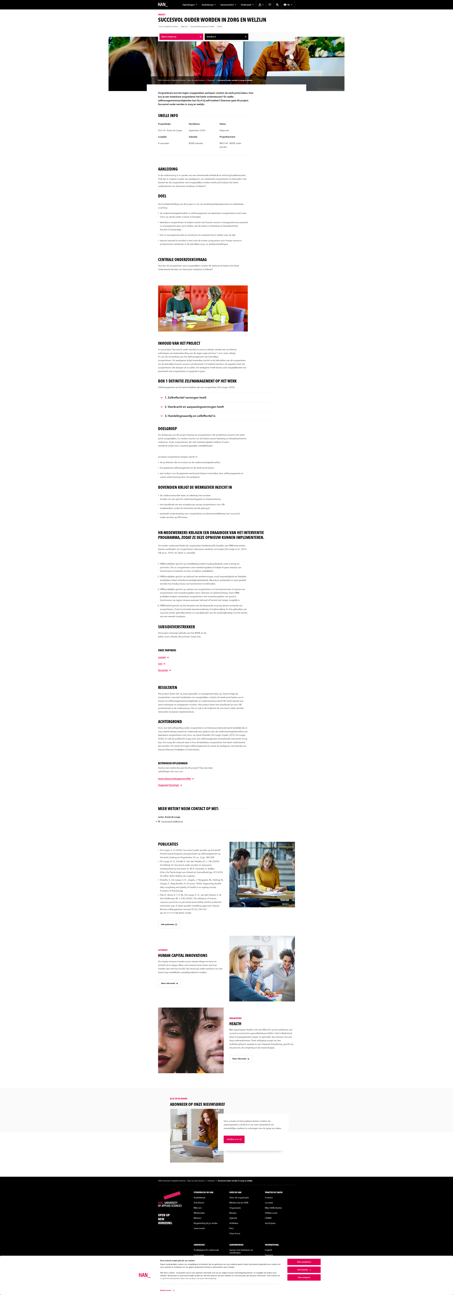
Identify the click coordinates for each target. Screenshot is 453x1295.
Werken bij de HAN (238, 1202)
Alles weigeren (304, 1277)
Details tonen (165, 1290)
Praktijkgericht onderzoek (206, 1250)
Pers (231, 1228)
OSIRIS (268, 1218)
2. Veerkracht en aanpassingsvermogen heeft (194, 406)
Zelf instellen (302, 1270)
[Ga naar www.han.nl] (163, 5)
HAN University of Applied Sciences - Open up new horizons (181, 80)
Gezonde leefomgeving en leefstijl (202, 26)
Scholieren (199, 1202)
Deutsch (269, 1255)
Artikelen (233, 1223)
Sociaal (219, 26)
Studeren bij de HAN (203, 1192)
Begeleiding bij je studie (205, 1223)
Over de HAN (235, 1192)
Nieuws (233, 1213)
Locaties (269, 1202)
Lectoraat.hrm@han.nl (172, 821)
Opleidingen (189, 5)
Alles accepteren (304, 1262)
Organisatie (235, 1207)
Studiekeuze (207, 5)
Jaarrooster (199, 1228)
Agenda (233, 1218)
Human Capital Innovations (168, 26)
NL (288, 5)
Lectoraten (199, 1255)
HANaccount (271, 1213)
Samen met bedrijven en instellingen (241, 1251)
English (268, 1250)
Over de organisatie (239, 1197)
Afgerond (184, 26)
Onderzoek (246, 5)
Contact (269, 1197)
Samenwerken (227, 5)
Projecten (211, 80)
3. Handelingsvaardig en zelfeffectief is (190, 416)
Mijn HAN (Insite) (273, 1207)
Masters (197, 1218)
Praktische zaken (273, 1192)
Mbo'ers (198, 1207)
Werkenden (199, 1213)
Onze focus (234, 1233)
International (272, 1244)
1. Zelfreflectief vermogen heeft (185, 397)
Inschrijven (270, 1223)
